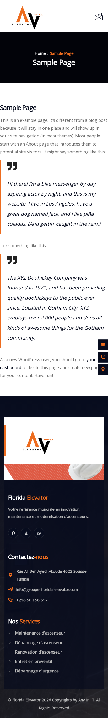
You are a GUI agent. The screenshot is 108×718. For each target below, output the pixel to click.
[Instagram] (26, 533)
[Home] (33, 440)
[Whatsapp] (39, 533)
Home (40, 53)
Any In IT (86, 699)
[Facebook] (13, 533)
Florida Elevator (26, 699)
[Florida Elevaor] (27, 16)
